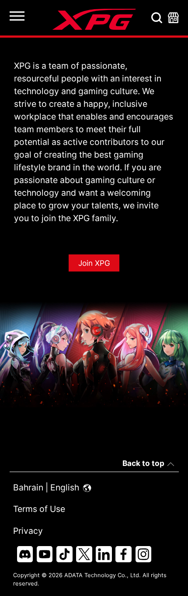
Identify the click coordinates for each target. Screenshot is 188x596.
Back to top (143, 463)
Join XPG (94, 263)
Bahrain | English (47, 487)
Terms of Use (39, 509)
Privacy (28, 530)
